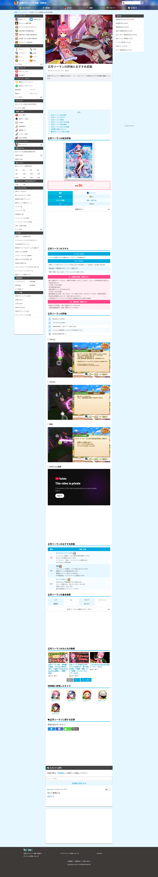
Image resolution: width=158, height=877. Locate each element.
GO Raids (99, 853)
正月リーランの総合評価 (58, 115)
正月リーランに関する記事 (61, 131)
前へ (69, 680)
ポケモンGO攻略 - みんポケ (31, 856)
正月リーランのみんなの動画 (60, 127)
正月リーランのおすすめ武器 (60, 122)
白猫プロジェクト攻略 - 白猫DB (33, 2)
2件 (68, 70)
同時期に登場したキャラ (58, 129)
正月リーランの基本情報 (58, 124)
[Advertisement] (79, 228)
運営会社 (77, 861)
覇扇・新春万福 (91, 200)
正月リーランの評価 (57, 120)
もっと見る (86, 680)
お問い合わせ (86, 861)
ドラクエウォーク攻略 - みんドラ (69, 853)
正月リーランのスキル (58, 117)
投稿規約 (61, 773)
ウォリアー (92, 193)
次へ (76, 680)
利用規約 (70, 861)
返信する (50, 796)
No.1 (48, 789)
